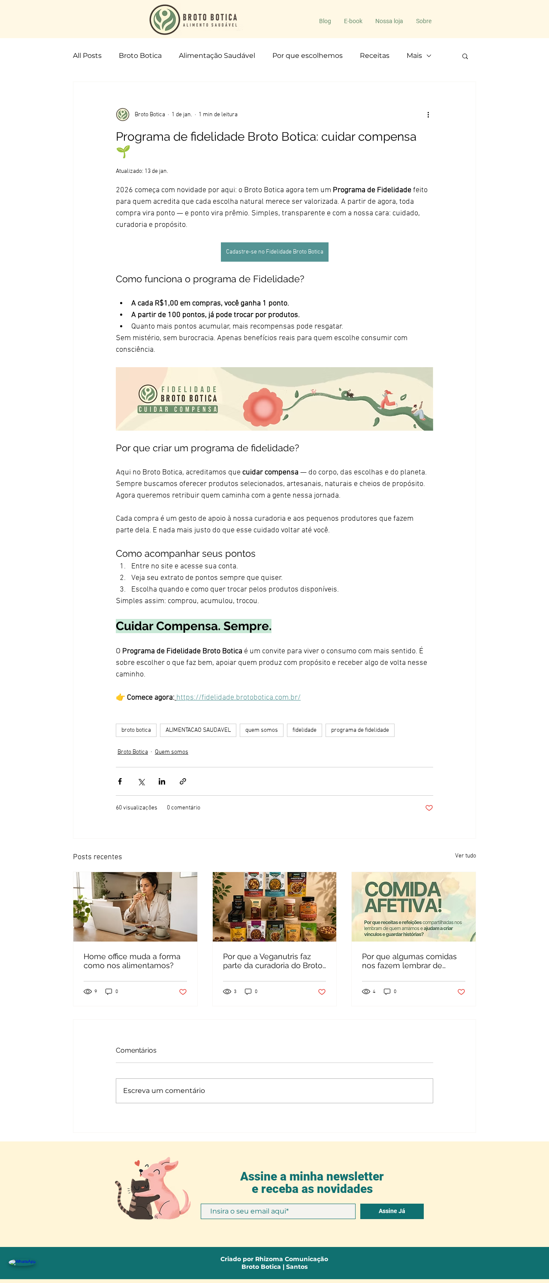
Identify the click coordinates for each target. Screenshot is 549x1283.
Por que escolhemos (307, 55)
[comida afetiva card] (414, 907)
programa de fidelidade (360, 730)
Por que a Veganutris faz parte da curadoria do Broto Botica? (273, 961)
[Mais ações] (428, 114)
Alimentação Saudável (217, 55)
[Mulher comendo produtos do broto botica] (135, 907)
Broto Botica (140, 55)
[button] (465, 55)
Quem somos (171, 752)
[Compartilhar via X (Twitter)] (141, 781)
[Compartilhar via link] (183, 781)
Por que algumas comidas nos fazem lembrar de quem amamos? (409, 961)
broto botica (136, 730)
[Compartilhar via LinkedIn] (162, 781)
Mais (414, 55)
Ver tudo (465, 856)
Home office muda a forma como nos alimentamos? (132, 961)
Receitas (374, 55)
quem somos (261, 730)
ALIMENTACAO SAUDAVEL (198, 730)
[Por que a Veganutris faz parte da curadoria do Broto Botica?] (275, 907)
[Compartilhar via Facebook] (120, 781)
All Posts (87, 55)
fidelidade (305, 730)
